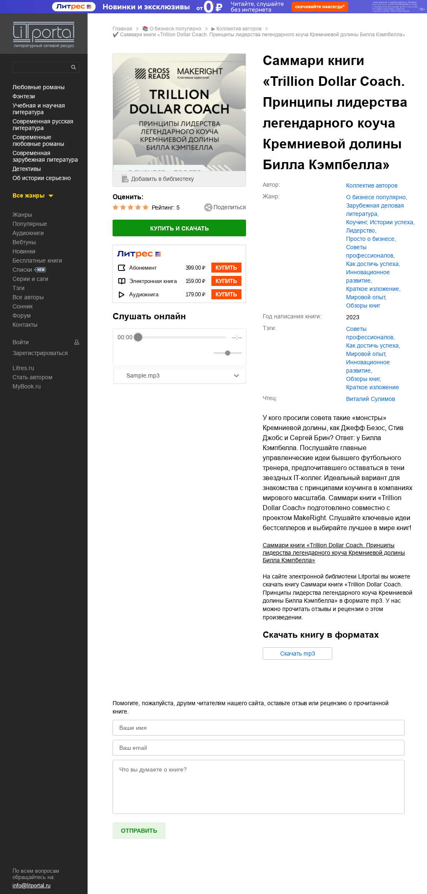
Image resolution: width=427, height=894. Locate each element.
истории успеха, (392, 222)
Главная (122, 29)
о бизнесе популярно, (376, 197)
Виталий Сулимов (370, 399)
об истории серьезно (42, 178)
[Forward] (162, 353)
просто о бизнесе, (371, 238)
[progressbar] (182, 337)
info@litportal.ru (31, 885)
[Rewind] (126, 353)
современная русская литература (43, 124)
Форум (22, 315)
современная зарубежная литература (45, 156)
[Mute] (205, 353)
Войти (21, 342)
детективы (27, 168)
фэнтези (24, 96)
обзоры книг (363, 305)
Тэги (19, 288)
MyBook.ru (27, 386)
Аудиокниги (28, 233)
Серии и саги (30, 278)
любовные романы (39, 87)
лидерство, (361, 230)
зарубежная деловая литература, (375, 209)
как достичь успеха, (373, 263)
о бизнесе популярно (175, 29)
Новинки (24, 251)
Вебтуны (24, 242)
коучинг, (357, 222)
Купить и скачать (179, 228)
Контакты (25, 324)
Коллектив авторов (238, 29)
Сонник (23, 306)
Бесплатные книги (37, 260)
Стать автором (33, 377)
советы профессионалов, (370, 251)
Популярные (30, 223)
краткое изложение (372, 387)
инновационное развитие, (368, 276)
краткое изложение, (373, 288)
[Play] (144, 353)
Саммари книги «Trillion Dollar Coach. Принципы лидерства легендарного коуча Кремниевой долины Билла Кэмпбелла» (334, 552)
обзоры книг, (363, 379)
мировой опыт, (366, 297)
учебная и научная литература (39, 108)
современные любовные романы (38, 140)
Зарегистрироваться (40, 353)
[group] (179, 347)
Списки (22, 269)
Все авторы (28, 297)
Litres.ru (23, 368)
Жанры (22, 214)
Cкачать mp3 (297, 653)
